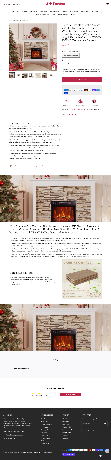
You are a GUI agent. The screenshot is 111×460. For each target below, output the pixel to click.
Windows (64, 11)
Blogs (53, 14)
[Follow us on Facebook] (84, 430)
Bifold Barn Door (45, 441)
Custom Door (45, 443)
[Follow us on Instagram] (88, 430)
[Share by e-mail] (75, 114)
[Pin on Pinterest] (69, 114)
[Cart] (107, 4)
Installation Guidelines (42, 14)
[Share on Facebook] (67, 114)
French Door (44, 435)
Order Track (65, 424)
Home (4, 20)
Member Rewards (63, 14)
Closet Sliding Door (46, 424)
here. (68, 74)
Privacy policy (37, 452)
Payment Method (67, 432)
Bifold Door (44, 421)
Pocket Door (44, 427)
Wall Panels (94, 11)
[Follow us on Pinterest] (93, 430)
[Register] (105, 423)
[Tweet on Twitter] (72, 114)
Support (73, 14)
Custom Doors (15, 11)
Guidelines (65, 438)
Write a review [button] (70, 394)
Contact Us (65, 421)
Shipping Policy (66, 427)
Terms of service (47, 452)
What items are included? (21, 368)
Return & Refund (67, 430)
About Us (65, 419)
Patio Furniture (74, 11)
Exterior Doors (54, 11)
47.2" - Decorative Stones (70, 55)
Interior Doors (43, 11)
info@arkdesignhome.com (15, 435)
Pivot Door (44, 432)
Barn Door (44, 419)
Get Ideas (24, 11)
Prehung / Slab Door (47, 430)
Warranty (65, 435)
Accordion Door (45, 438)
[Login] (103, 4)
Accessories (84, 11)
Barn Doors (33, 11)
